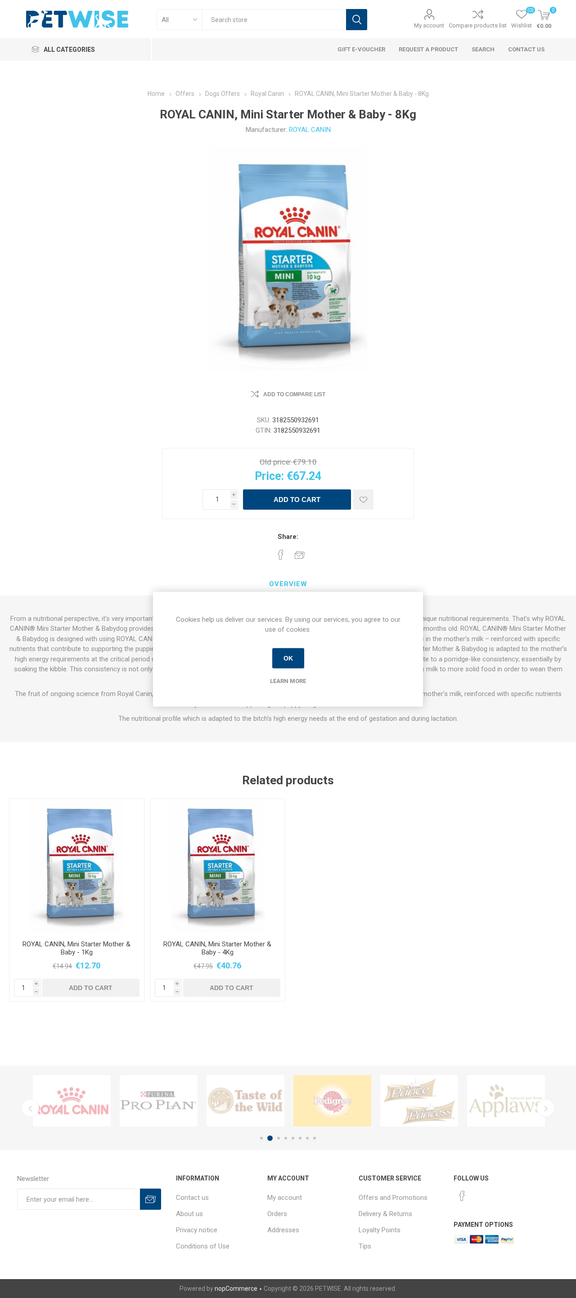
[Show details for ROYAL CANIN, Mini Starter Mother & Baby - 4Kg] (217, 866)
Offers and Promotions (393, 1198)
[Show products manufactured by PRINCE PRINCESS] (419, 1100)
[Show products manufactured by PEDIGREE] (332, 1100)
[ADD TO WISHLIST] (363, 499)
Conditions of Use (203, 1246)
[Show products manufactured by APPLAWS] (506, 1100)
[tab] (288, 584)
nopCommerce (236, 1288)
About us (189, 1214)
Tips (365, 1246)
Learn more (288, 680)
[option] (71, 1100)
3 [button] (278, 1138)
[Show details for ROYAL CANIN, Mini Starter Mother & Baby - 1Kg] (76, 866)
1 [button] (261, 1138)
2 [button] (270, 1138)
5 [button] (293, 1138)
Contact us (192, 1198)
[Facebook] (462, 1196)
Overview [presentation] (288, 584)
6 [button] (300, 1138)
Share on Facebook (281, 555)
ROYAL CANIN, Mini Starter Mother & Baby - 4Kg (217, 948)
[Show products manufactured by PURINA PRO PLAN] (159, 1100)
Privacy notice (196, 1230)
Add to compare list (294, 394)
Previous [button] (30, 1108)
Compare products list (478, 25)
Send (150, 1199)
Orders (277, 1214)
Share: (288, 537)
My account (429, 25)
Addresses (283, 1230)
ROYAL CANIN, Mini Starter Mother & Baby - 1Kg (76, 948)
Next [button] (546, 1108)
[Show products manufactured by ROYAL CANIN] (72, 1100)
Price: (269, 476)
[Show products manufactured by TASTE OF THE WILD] (245, 1100)
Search (356, 19)
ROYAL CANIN (310, 130)
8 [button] (314, 1138)
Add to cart (297, 499)
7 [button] (307, 1138)
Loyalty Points (379, 1230)
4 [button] (285, 1138)
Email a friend (300, 555)
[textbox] (274, 19)
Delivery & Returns (385, 1214)
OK (288, 658)
